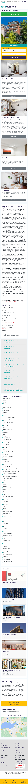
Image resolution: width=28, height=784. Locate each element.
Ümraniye (9, 671)
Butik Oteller (17, 750)
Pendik (8, 618)
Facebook (3, 757)
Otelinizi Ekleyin (18, 757)
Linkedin (2, 764)
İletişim (2, 750)
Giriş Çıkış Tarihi (5, 48)
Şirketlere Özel (4, 745)
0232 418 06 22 (18, 761)
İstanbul (4, 584)
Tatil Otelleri (17, 745)
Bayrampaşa (9, 601)
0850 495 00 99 (18, 763)
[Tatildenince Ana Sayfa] (8, 6)
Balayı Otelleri (18, 749)
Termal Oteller (18, 744)
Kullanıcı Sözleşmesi (14, 778)
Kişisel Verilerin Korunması (14, 776)
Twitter (2, 759)
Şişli (8, 635)
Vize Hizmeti (3, 749)
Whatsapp (23, 782)
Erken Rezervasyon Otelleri (21, 754)
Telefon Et (14, 782)
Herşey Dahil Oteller (19, 747)
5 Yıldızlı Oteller (18, 752)
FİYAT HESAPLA (14, 57)
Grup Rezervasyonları (5, 747)
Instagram (3, 760)
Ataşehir (9, 584)
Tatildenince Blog (4, 765)
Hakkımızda (3, 744)
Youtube (2, 762)
